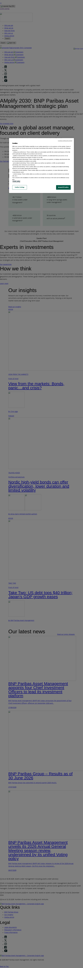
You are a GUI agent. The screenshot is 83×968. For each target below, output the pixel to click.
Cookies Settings (19, 187)
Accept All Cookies (63, 187)
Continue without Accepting (65, 140)
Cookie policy (16, 181)
